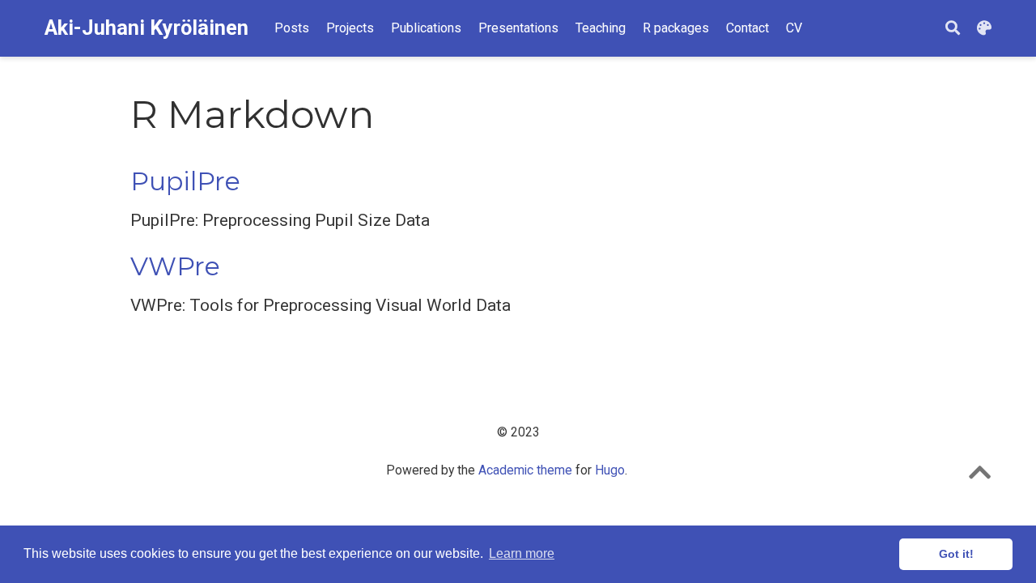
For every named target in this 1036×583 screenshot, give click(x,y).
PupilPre (185, 181)
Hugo (610, 470)
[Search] (952, 28)
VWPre (175, 266)
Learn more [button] (521, 553)
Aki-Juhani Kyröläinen (146, 28)
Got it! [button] (956, 553)
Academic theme (525, 470)
